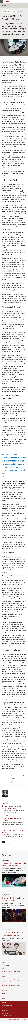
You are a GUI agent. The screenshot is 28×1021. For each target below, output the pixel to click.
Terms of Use (5, 1010)
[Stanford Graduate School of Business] (7, 1)
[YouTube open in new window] (16, 980)
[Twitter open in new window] (3, 980)
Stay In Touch (17, 971)
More (25, 1019)
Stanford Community (6, 988)
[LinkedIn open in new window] (20, 980)
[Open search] (26, 1)
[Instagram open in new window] (11, 980)
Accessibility (4, 1002)
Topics (4, 6)
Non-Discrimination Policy (7, 1005)
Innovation (14, 778)
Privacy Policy (5, 1008)
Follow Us (4, 976)
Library (3, 993)
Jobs (3, 996)
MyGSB (4, 998)
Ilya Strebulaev (5, 798)
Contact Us (4, 971)
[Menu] (1, 1)
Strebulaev (11, 117)
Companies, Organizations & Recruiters (11, 985)
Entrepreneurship (8, 775)
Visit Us (10, 971)
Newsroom (4, 990)
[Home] (3, 962)
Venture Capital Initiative (8, 845)
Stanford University (6, 1013)
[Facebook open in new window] (7, 980)
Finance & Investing (9, 11)
